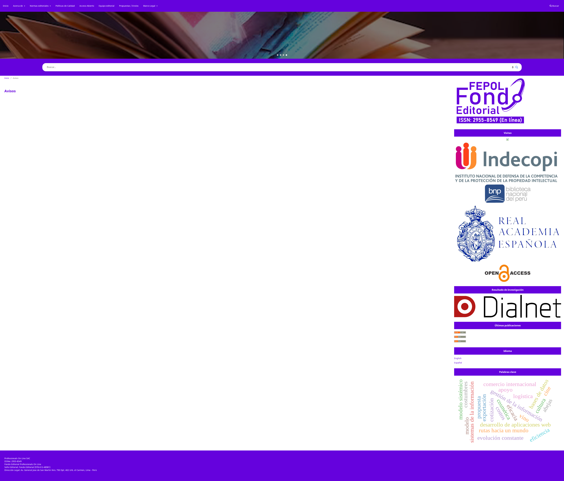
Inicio (5, 5)
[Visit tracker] (507, 139)
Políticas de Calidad (65, 5)
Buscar (555, 5)
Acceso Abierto (86, 5)
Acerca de (18, 5)
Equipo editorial (106, 5)
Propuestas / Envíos (129, 5)
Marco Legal (149, 5)
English (457, 358)
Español (458, 362)
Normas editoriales (39, 5)
